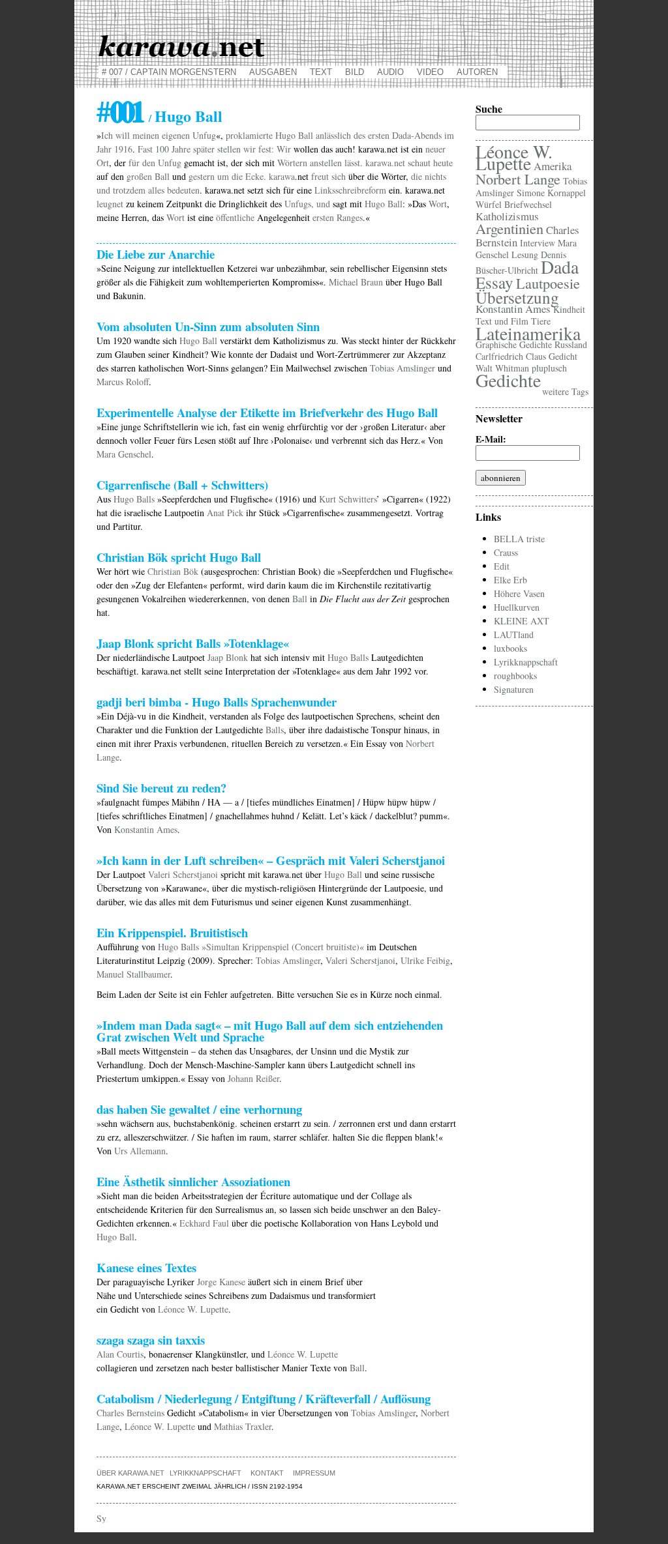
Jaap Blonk (227, 657)
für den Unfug (155, 162)
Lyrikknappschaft (205, 1473)
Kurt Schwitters (347, 499)
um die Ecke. (241, 176)
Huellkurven (516, 607)
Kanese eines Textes (146, 1267)
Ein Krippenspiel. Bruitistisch (172, 932)
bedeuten (183, 190)
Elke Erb (510, 580)
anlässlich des (340, 135)
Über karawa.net (130, 1473)
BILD (354, 72)
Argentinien (509, 228)
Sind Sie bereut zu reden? (161, 787)
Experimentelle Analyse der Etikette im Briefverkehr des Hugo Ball (267, 412)
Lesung (524, 254)
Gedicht (563, 356)
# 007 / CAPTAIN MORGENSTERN (169, 72)
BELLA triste (519, 538)
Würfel (489, 204)
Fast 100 (153, 149)
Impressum (314, 1473)
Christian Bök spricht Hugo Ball (179, 557)
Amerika (552, 165)
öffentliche (235, 217)
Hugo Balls (134, 499)
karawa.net (385, 162)
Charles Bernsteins (130, 1412)
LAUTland (514, 634)
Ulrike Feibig (425, 960)
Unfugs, (299, 203)
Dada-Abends (417, 135)
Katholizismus (507, 216)
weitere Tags (565, 391)
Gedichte (508, 380)
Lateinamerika (528, 333)
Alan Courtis (120, 1354)
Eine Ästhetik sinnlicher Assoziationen (193, 1181)
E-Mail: (494, 439)
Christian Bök (172, 571)
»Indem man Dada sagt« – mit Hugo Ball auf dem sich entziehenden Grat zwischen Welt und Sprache (270, 1030)
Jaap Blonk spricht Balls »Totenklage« (193, 643)
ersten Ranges (337, 217)
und (323, 203)
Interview (537, 243)
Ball (299, 598)
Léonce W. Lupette (193, 1309)
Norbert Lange (518, 178)
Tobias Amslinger (402, 368)
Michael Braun (356, 282)
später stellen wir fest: (233, 149)
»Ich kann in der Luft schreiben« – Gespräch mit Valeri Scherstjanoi (271, 860)
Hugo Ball (294, 135)
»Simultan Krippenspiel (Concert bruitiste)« (283, 946)
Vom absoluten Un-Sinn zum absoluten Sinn (208, 326)
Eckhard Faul (204, 1223)
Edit (501, 566)
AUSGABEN (273, 72)
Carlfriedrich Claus (511, 356)
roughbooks (515, 675)
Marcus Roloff (123, 381)
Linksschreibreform (350, 190)
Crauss (506, 552)
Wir (284, 149)
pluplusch (549, 368)
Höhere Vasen (519, 593)
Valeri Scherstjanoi (183, 874)
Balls (275, 729)
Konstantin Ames (145, 829)
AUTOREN (477, 72)
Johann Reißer (253, 1078)
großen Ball (148, 176)
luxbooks (510, 648)
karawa (282, 176)
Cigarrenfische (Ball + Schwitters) (182, 484)
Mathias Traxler (242, 1426)
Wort (438, 203)
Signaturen (514, 689)
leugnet (110, 203)
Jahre (181, 149)
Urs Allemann (140, 1150)
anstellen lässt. (336, 162)
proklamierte (249, 135)
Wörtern (292, 162)
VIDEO (430, 72)
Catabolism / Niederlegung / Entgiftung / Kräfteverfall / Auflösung (264, 1398)
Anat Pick (225, 512)
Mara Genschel (124, 454)
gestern (202, 176)
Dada (560, 266)
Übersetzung (517, 297)
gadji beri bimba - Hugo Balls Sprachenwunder (217, 701)
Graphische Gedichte (514, 344)
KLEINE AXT (521, 621)
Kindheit (569, 309)
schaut (419, 162)
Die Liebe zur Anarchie (156, 254)
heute (443, 162)
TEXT (321, 72)
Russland (570, 344)
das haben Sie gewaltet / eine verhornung (199, 1109)
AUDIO (390, 72)
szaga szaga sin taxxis (151, 1339)
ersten (378, 135)
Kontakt (267, 1473)
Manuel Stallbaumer (133, 974)
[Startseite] (334, 44)
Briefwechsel (528, 204)
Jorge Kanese (221, 1281)
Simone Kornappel (551, 192)
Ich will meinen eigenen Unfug (158, 135)
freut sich (328, 176)
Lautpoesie (548, 283)
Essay (494, 282)
